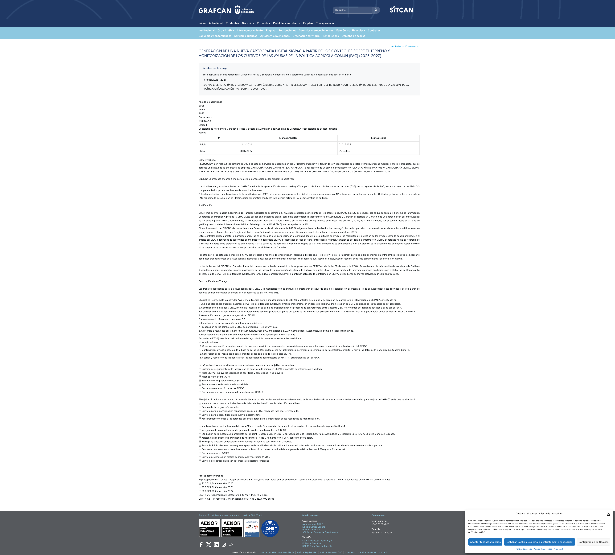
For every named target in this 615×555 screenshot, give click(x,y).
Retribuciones (287, 31)
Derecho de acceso (353, 36)
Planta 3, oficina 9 (311, 529)
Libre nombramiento (250, 31)
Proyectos (263, 23)
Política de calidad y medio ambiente (277, 552)
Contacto (383, 552)
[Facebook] (201, 544)
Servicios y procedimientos (316, 31)
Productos (232, 23)
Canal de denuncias (367, 552)
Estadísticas (331, 36)
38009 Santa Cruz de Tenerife (317, 546)
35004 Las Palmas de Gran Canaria (320, 532)
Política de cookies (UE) (331, 552)
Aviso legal (558, 549)
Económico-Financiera (350, 31)
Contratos (374, 31)
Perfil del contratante (286, 23)
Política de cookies (524, 549)
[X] (208, 544)
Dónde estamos (310, 515)
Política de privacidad (542, 549)
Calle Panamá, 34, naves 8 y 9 (317, 540)
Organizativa (226, 31)
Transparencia (325, 23)
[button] (608, 513)
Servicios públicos (245, 36)
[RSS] (231, 544)
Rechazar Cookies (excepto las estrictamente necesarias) (539, 541)
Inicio (202, 23)
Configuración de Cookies (593, 541)
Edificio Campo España (313, 527)
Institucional (207, 31)
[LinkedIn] (216, 544)
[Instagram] (223, 544)
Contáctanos (378, 515)
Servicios (248, 23)
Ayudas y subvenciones (275, 36)
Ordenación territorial (306, 36)
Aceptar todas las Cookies (485, 541)
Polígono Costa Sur (312, 543)
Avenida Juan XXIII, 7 (312, 524)
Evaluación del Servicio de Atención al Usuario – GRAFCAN (230, 515)
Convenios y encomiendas (215, 36)
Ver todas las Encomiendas (405, 46)
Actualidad (216, 23)
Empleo (308, 23)
